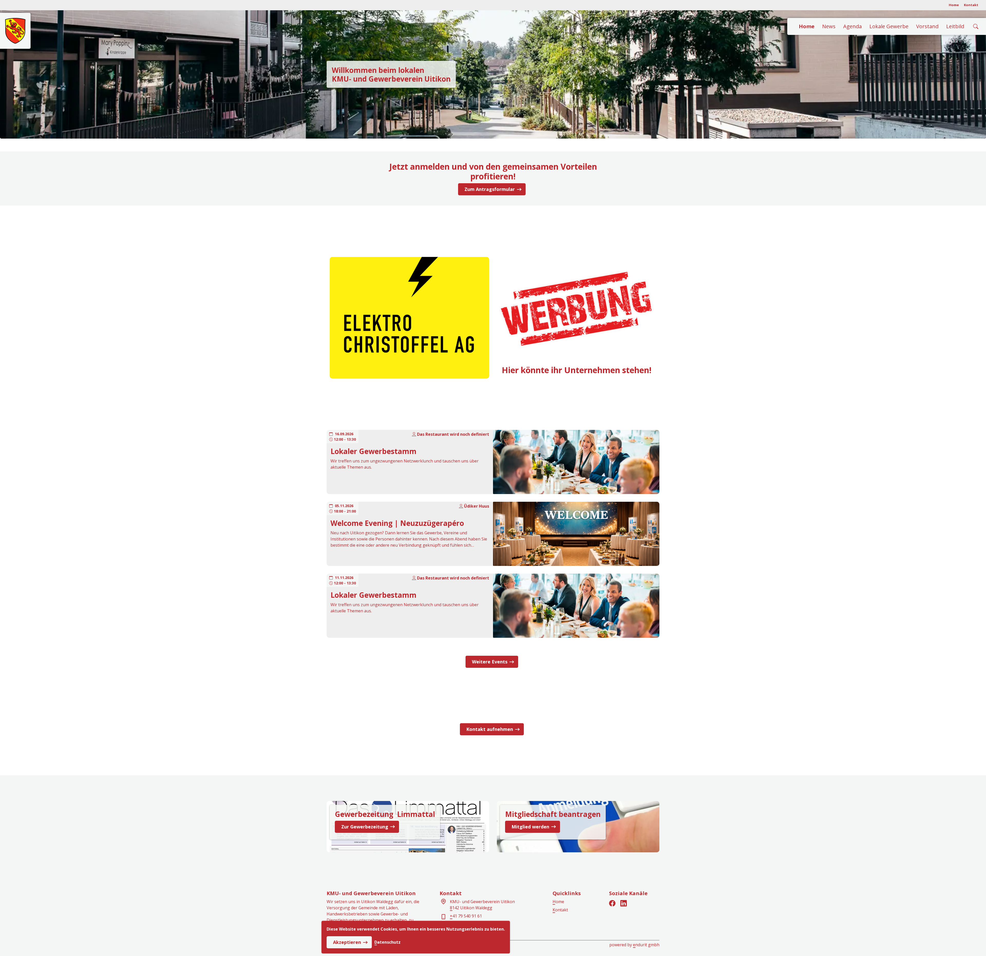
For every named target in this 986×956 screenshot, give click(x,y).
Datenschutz (387, 942)
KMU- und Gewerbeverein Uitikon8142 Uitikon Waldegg (482, 905)
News (829, 26)
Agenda (852, 26)
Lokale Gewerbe (888, 26)
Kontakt (971, 5)
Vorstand (927, 26)
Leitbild (955, 26)
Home (954, 5)
